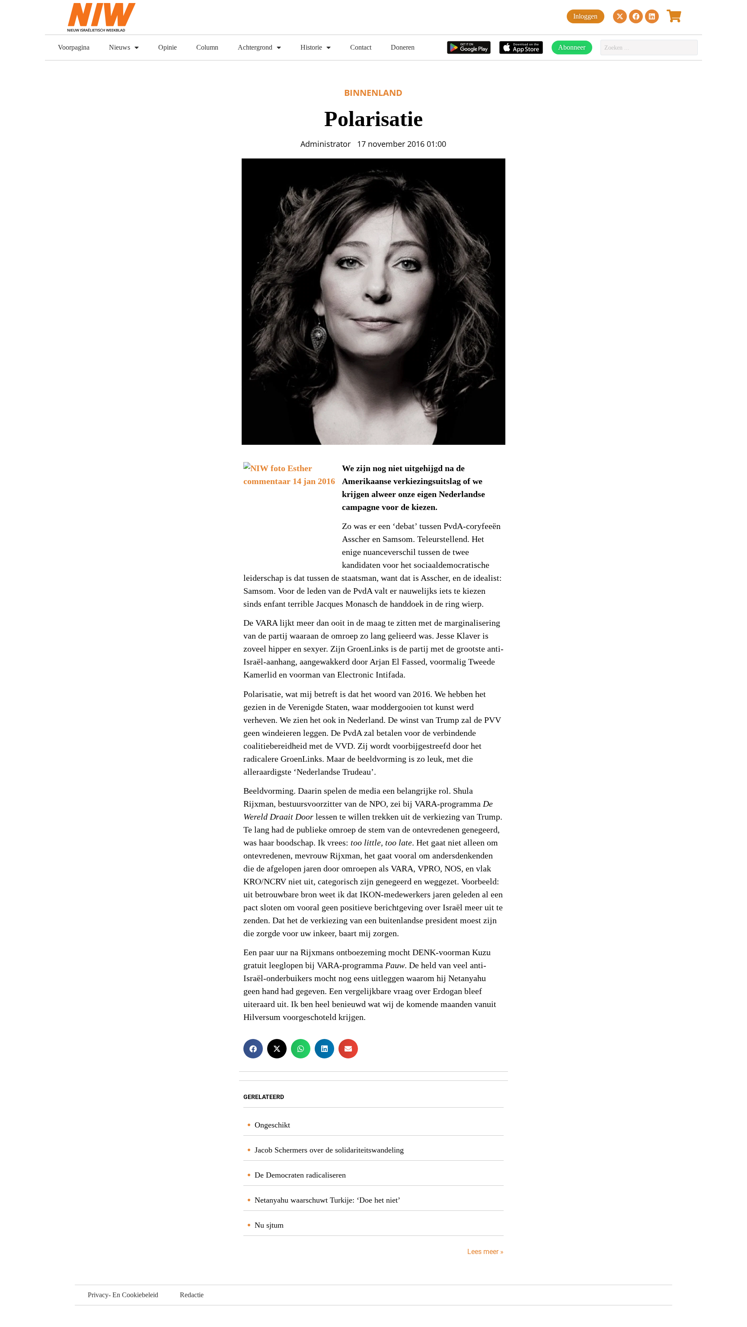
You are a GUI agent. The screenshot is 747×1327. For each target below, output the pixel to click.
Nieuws (119, 47)
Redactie (192, 1295)
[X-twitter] (620, 16)
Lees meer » (485, 1252)
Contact (360, 47)
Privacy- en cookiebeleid (123, 1295)
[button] (253, 1048)
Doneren (403, 47)
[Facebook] (636, 16)
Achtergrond (255, 47)
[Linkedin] (652, 16)
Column (207, 47)
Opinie (167, 47)
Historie (311, 47)
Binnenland (373, 92)
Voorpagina (73, 47)
